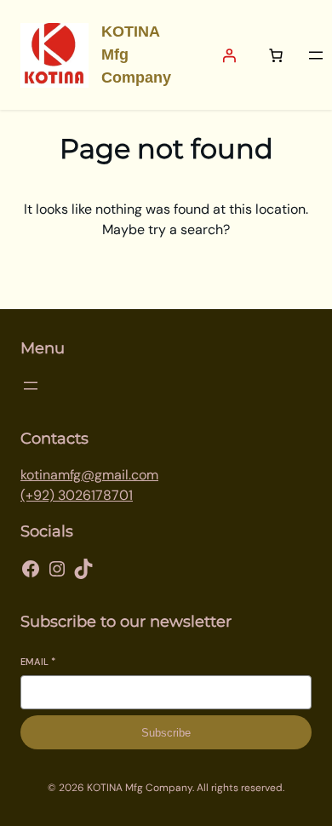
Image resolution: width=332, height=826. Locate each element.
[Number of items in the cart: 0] (276, 55)
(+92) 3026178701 (76, 495)
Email (37, 662)
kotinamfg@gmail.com (89, 475)
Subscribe (166, 732)
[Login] (229, 55)
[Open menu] (316, 55)
